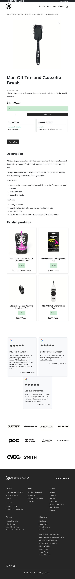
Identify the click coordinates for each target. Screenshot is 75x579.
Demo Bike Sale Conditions (48, 543)
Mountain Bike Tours (35, 492)
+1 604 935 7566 (11, 506)
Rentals (42, 6)
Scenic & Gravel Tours (35, 498)
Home (9, 14)
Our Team (53, 498)
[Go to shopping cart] (66, 6)
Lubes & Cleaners (30, 14)
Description (13, 142)
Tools (22, 14)
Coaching (31, 501)
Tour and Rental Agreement (48, 540)
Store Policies (43, 530)
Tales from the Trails (57, 504)
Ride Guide (53, 501)
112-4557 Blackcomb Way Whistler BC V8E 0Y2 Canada (14, 495)
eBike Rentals (10, 524)
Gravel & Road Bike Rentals (15, 530)
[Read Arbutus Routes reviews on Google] (14, 565)
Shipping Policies (44, 546)
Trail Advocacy (54, 507)
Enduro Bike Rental (12, 521)
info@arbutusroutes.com (14, 509)
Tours (48, 6)
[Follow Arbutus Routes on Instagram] (7, 565)
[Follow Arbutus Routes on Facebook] (10, 565)
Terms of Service (44, 555)
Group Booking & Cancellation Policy (51, 537)
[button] (59, 22)
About (60, 6)
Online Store (16, 14)
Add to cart (48, 114)
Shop (55, 6)
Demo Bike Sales (44, 527)
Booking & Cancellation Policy (49, 534)
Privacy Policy (43, 552)
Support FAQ (43, 524)
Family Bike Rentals (12, 527)
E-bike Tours (32, 495)
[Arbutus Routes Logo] (8, 6)
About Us (53, 495)
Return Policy (43, 549)
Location (53, 492)
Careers (52, 510)
